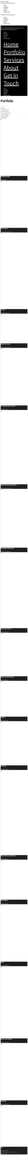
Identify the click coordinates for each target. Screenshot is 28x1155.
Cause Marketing (5, 313)
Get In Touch (7, 38)
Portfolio (6, 33)
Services (6, 35)
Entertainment (4, 409)
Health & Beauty (5, 680)
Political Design (5, 859)
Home (5, 32)
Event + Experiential (6, 231)
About (5, 37)
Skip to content (4, 1)
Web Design (4, 179)
